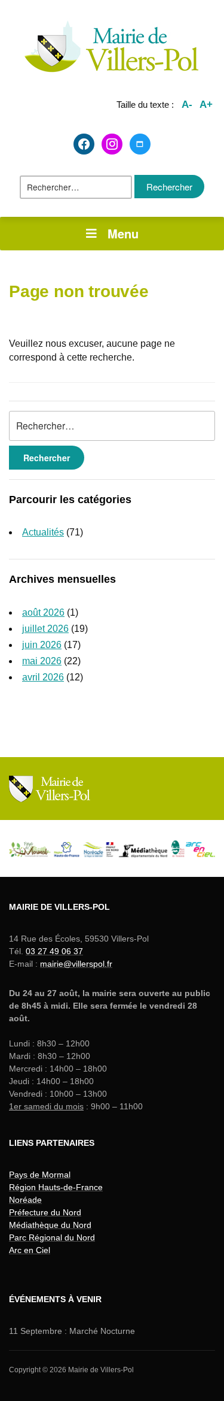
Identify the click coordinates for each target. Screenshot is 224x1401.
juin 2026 (42, 645)
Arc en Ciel (29, 1250)
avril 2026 (43, 677)
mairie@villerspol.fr (76, 964)
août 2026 (43, 612)
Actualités (43, 532)
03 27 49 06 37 (54, 951)
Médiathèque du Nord (50, 1225)
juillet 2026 (45, 629)
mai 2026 (42, 661)
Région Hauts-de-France (56, 1187)
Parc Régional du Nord (52, 1237)
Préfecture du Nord (45, 1212)
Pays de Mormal (39, 1174)
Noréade (25, 1200)
